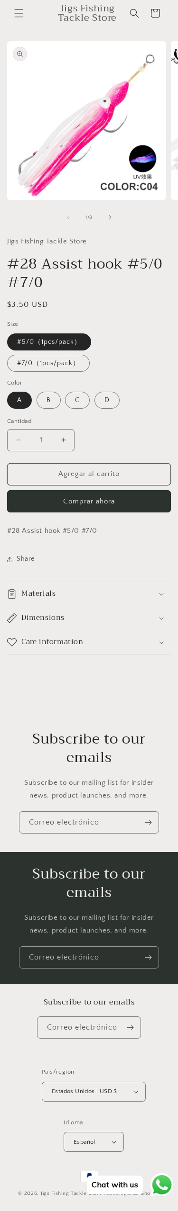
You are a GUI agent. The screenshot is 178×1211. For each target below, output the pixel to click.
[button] (19, 13)
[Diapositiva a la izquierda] (68, 217)
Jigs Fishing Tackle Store (72, 1193)
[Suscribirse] (148, 822)
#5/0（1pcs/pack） (49, 342)
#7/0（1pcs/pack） (48, 363)
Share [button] (26, 559)
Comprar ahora (89, 501)
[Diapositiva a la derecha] (110, 217)
